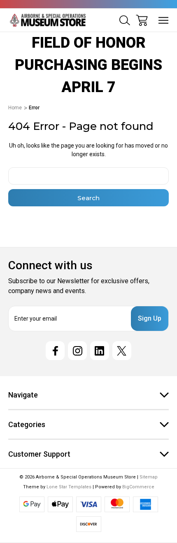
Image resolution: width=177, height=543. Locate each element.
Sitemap (149, 477)
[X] (121, 350)
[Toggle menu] (163, 20)
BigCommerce (138, 487)
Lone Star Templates (69, 487)
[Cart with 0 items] (142, 20)
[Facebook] (55, 350)
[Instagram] (77, 350)
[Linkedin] (99, 350)
